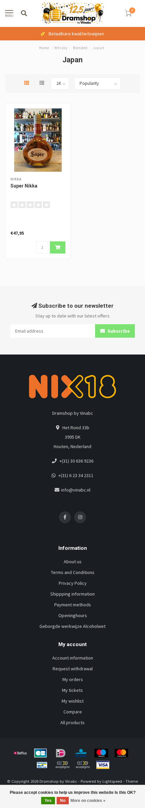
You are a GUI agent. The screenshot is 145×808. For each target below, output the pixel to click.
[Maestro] (101, 753)
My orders (72, 679)
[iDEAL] (60, 753)
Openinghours (72, 615)
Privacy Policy (73, 583)
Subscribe (118, 331)
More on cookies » (88, 800)
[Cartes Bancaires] (40, 753)
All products (72, 722)
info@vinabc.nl (75, 490)
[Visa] (102, 765)
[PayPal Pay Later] (82, 765)
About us (73, 562)
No (62, 800)
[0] (128, 14)
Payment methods (72, 605)
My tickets (72, 690)
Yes (48, 800)
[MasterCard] (121, 753)
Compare (72, 712)
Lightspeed (112, 781)
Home (44, 47)
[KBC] (80, 753)
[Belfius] (20, 753)
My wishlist (73, 701)
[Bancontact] (42, 765)
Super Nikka (23, 186)
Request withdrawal (73, 669)
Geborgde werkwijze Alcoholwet (72, 626)
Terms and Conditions (72, 572)
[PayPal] (62, 765)
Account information (72, 658)
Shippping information (72, 594)
